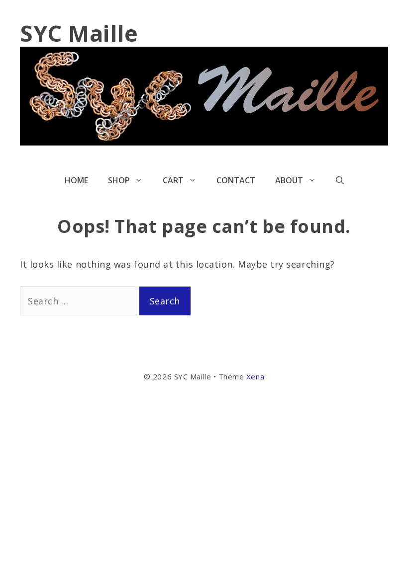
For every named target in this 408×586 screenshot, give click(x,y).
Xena (255, 376)
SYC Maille (79, 33)
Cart (173, 180)
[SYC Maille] (204, 95)
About (289, 180)
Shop (119, 180)
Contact (235, 180)
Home (76, 180)
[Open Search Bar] (340, 180)
